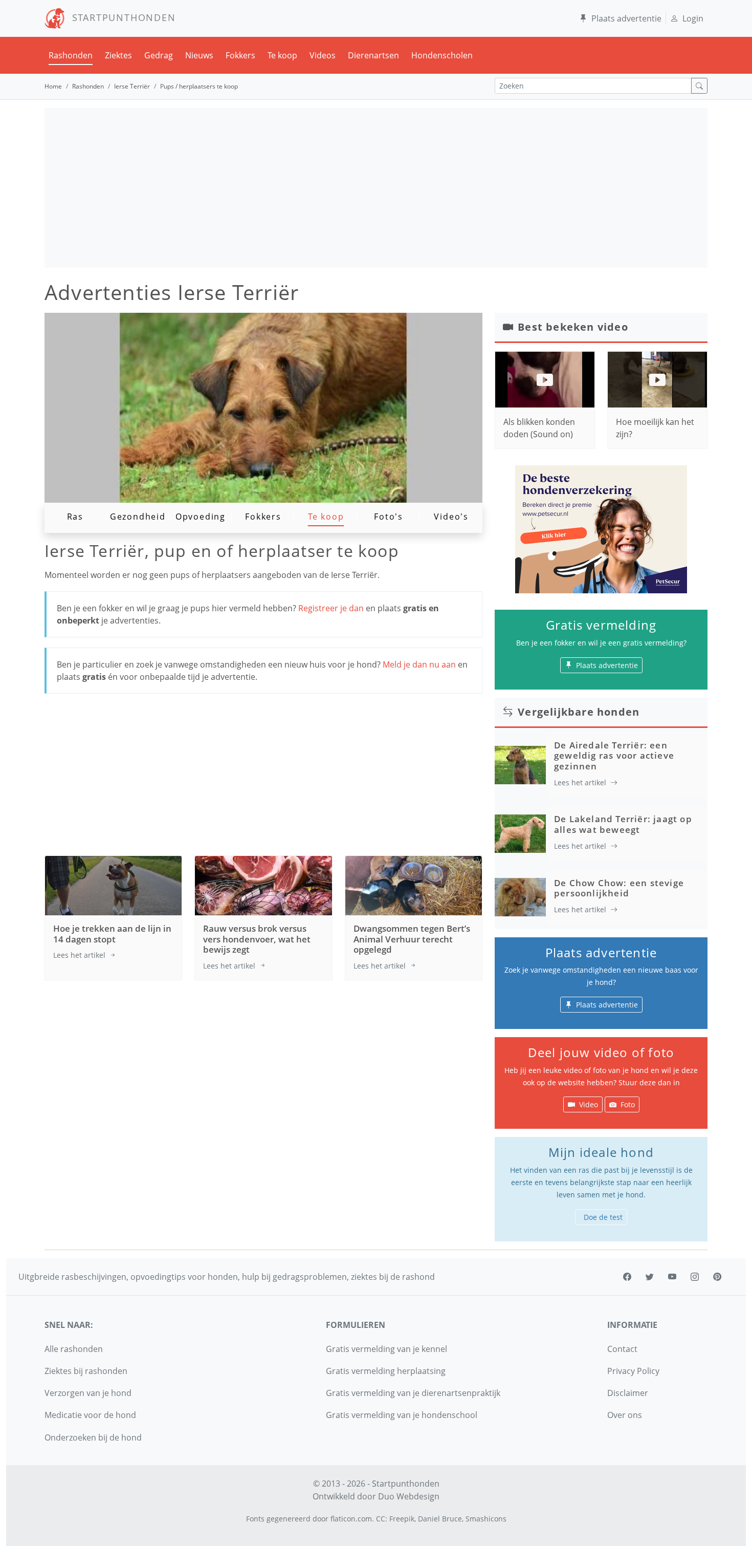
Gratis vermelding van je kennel (386, 1349)
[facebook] (627, 1276)
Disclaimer (627, 1393)
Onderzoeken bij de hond (93, 1437)
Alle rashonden (74, 1349)
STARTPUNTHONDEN (120, 17)
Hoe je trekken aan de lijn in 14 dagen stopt (112, 933)
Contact (622, 1349)
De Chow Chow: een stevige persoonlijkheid (619, 888)
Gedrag (158, 55)
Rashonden (71, 55)
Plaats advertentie (626, 18)
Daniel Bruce (440, 1518)
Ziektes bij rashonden (86, 1371)
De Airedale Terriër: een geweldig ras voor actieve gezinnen (614, 755)
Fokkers (240, 55)
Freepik (401, 1518)
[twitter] (650, 1276)
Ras (75, 516)
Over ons (624, 1415)
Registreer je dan (332, 608)
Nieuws (199, 55)
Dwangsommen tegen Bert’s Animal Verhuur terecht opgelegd (411, 938)
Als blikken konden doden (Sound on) (539, 428)
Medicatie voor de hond (90, 1415)
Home (53, 86)
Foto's (388, 516)
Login (692, 18)
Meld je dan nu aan (419, 664)
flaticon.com (351, 1518)
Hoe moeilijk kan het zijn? (655, 428)
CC (380, 1518)
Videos (322, 55)
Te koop (282, 55)
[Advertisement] (376, 188)
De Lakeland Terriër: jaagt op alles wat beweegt (623, 824)
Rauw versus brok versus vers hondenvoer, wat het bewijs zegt (257, 938)
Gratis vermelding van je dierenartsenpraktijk (413, 1393)
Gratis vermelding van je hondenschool (401, 1415)
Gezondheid (138, 516)
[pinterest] (717, 1276)
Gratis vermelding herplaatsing (386, 1371)
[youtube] (672, 1276)
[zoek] (699, 86)
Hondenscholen (442, 55)
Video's (451, 516)
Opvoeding (200, 516)
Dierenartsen (373, 55)
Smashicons (486, 1518)
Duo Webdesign (408, 1496)
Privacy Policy (633, 1371)
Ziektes (118, 55)
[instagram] (695, 1276)
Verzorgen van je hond (88, 1393)
